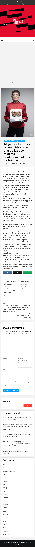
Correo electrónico (22, 360)
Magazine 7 (25, 542)
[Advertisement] (17, 60)
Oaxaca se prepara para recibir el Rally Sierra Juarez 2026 (15, 452)
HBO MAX (5, 491)
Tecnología (22, 3)
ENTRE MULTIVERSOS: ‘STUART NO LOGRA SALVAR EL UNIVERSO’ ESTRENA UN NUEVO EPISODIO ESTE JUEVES (17, 427)
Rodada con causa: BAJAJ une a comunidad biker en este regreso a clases (17, 418)
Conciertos (29, 3)
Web (4, 370)
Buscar (7, 401)
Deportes (5, 481)
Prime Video (6, 518)
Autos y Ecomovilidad (11, 140)
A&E (4, 464)
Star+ (4, 528)
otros (4, 511)
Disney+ (5, 484)
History (5, 494)
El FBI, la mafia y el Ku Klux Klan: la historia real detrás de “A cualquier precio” (16, 435)
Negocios (8, 3)
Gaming (5, 488)
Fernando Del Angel (12, 163)
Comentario (7, 338)
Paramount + (6, 514)
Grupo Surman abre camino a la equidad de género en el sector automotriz (9, 283)
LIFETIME (5, 498)
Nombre (5, 358)
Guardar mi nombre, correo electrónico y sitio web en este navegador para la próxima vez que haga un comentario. (17, 383)
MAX (4, 501)
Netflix (5, 508)
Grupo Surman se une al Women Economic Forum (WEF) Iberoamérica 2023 (23, 283)
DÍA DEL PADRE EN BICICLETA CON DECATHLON (21, 315)
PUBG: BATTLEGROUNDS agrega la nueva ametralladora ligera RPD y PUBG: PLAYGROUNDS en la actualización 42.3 (17, 444)
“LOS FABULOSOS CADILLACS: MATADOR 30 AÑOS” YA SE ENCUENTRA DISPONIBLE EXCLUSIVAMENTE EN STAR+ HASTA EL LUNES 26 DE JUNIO (17, 307)
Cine (3, 3)
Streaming (15, 3)
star (4, 524)
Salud (4, 521)
